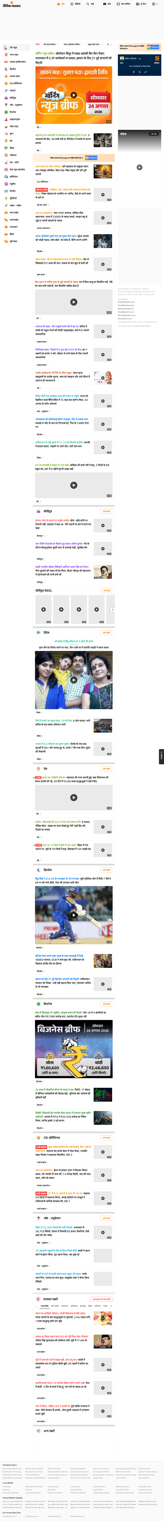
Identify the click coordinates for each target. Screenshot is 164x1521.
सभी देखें (107, 590)
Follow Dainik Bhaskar (11, 1493)
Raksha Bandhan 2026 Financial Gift (58, 1472)
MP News (6, 1490)
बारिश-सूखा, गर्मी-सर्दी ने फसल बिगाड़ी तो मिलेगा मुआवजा (58, 1501)
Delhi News (7, 1487)
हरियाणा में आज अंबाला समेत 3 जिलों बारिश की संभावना (36, 1508)
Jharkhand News (99, 1487)
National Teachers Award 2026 (149, 1472)
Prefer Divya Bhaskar (78, 1493)
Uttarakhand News (122, 1490)
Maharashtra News (122, 1487)
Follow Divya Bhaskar (33, 1493)
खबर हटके (41, 274)
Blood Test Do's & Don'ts (34, 1472)
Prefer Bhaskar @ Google (125, 1493)
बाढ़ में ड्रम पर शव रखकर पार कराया (35, 1501)
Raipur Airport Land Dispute (12, 1478)
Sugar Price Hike (144, 1469)
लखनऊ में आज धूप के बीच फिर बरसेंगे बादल (13, 1501)
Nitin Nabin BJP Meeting (79, 1475)
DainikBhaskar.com (126, 302)
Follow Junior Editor (145, 1493)
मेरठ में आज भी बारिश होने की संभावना (126, 1504)
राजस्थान (64, 1306)
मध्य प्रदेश (55, 1306)
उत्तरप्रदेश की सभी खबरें (101, 1299)
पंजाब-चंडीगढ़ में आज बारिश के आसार (58, 1504)
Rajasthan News (76, 1490)
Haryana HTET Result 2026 (80, 1478)
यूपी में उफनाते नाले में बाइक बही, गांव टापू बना (104, 1501)
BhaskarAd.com (125, 318)
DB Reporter (136, 289)
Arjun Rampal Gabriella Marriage (126, 1469)
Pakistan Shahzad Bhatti (34, 1469)
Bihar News (52, 1490)
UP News (28, 1490)
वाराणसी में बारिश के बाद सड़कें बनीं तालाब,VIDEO (13, 1508)
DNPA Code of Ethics (143, 326)
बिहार (90, 1306)
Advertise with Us (124, 289)
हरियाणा (98, 1306)
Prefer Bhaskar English (101, 1493)
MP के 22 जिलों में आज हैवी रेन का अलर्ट (13, 1504)
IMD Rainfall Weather (123, 1472)
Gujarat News (98, 1490)
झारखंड (83, 1306)
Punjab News (75, 1487)
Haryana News (53, 1487)
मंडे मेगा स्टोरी (42, 205)
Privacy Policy (149, 294)
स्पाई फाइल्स (41, 1162)
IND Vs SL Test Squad (101, 1469)
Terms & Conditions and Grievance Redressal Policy (136, 292)
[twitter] (103, 127)
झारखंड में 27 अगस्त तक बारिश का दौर (81, 1508)
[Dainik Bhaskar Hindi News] (12, 5)
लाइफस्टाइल (41, 341)
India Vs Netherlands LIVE (79, 1472)
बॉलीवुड (40, 559)
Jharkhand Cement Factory (12, 1475)
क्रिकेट (40, 251)
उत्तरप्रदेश (44, 1306)
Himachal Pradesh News (34, 1487)
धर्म (37, 318)
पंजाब (105, 1306)
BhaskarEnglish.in (126, 308)
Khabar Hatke (98, 1478)
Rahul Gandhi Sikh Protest (12, 1469)
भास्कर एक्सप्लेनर (43, 228)
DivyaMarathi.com (126, 312)
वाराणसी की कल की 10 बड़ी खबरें (34, 1504)
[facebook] (97, 127)
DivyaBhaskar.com (126, 305)
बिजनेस (39, 1081)
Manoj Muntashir (54, 1478)
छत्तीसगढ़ (74, 1306)
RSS (129, 294)
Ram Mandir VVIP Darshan (12, 1472)
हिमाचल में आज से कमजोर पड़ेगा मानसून (81, 1504)
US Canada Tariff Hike (101, 1472)
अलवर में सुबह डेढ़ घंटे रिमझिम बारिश (126, 1501)
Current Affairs (121, 1478)
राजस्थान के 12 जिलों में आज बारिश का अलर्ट (81, 1501)
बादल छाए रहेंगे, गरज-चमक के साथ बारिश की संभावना (104, 1504)
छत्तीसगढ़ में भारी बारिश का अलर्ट (147, 1501)
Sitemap (146, 289)
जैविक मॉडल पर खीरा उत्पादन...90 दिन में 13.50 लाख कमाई (58, 1508)
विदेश (39, 457)
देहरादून (40, 535)
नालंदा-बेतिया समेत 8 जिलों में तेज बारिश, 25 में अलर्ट (126, 1508)
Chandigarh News (144, 1487)
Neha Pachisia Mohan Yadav (126, 1475)
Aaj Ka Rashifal (143, 1478)
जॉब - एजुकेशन (42, 411)
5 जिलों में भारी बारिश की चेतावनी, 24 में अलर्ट (104, 1508)
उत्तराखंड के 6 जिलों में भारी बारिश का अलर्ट (149, 1504)
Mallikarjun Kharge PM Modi (35, 1478)
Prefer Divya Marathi (55, 1493)
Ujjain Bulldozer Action (146, 1475)
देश (38, 127)
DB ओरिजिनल (42, 181)
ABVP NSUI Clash (54, 1469)
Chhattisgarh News (145, 1490)
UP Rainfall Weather (32, 1475)
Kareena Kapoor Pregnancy (58, 1475)
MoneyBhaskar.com (126, 315)
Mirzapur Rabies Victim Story (103, 1475)
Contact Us (122, 294)
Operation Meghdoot (77, 1469)
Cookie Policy (137, 294)
